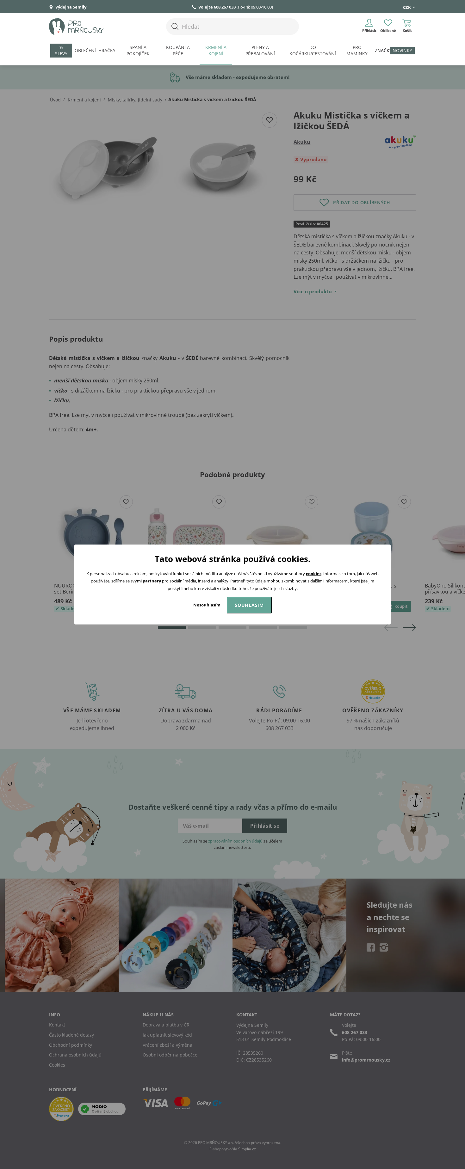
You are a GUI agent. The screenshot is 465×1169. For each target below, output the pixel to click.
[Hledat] (175, 26)
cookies (313, 573)
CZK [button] (407, 7)
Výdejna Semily (70, 7)
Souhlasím (249, 605)
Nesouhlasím (206, 605)
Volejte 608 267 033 (217, 7)
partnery (152, 581)
